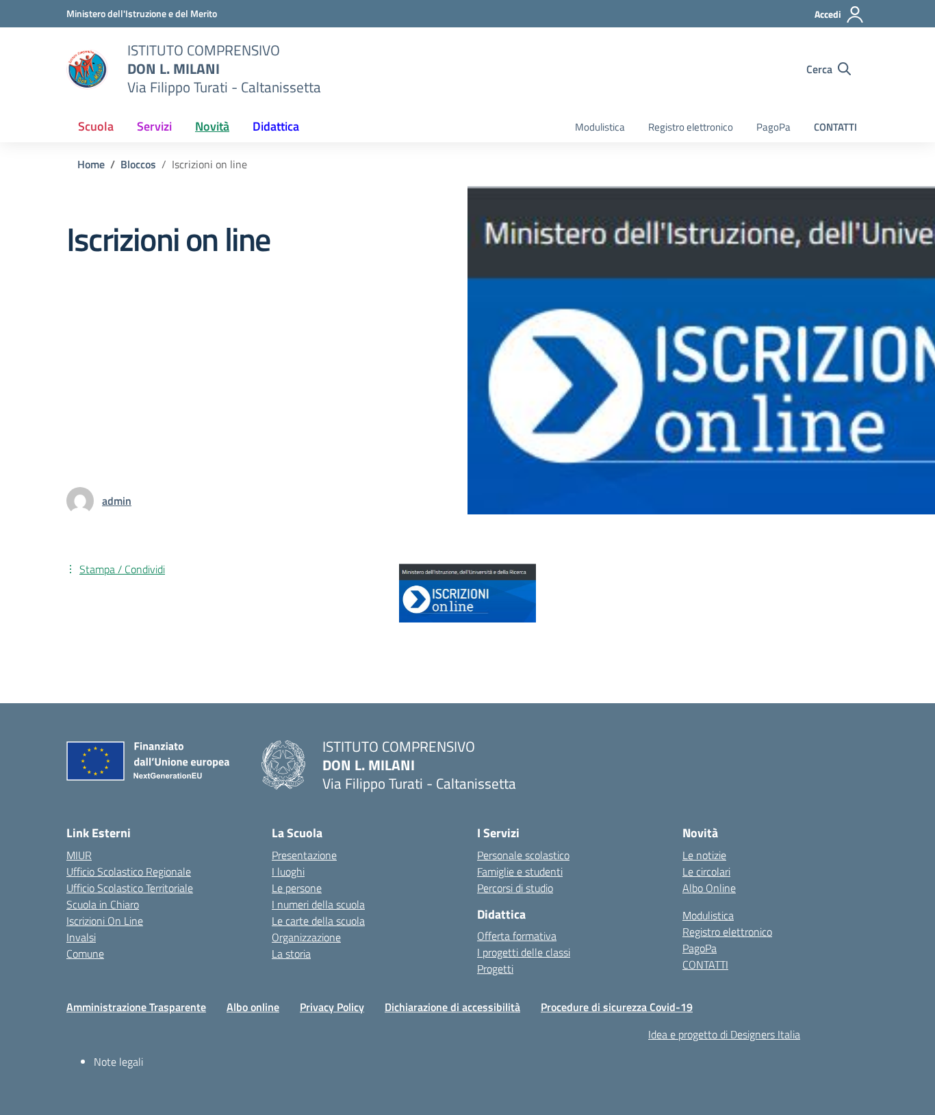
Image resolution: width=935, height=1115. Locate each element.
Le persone (297, 888)
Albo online (253, 1007)
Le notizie (704, 855)
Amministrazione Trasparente (136, 1007)
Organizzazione (306, 937)
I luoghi (288, 871)
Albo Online (709, 888)
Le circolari (706, 871)
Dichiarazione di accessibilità (452, 1007)
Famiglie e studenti (520, 871)
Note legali (118, 1061)
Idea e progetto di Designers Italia (724, 1034)
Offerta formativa (516, 936)
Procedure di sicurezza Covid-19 (617, 1007)
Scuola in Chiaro (102, 904)
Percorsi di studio (515, 888)
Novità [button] (212, 126)
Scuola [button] (96, 126)
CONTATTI (835, 127)
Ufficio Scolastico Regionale (128, 871)
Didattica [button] (276, 126)
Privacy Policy (332, 1007)
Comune (85, 953)
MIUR (79, 855)
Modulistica (600, 127)
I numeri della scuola (318, 904)
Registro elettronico (690, 127)
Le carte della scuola (318, 921)
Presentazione (304, 855)
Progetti (495, 968)
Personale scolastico (523, 855)
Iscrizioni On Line (104, 921)
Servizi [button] (154, 126)
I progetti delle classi (523, 952)
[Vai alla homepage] (88, 69)
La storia (291, 953)
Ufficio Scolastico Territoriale (129, 888)
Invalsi (81, 937)
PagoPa (773, 127)
